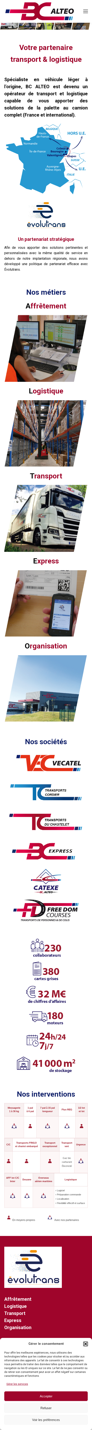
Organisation (17, 1327)
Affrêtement (17, 1299)
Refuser (46, 1408)
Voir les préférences (46, 1420)
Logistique (15, 1306)
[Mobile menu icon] (85, 11)
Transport (14, 1313)
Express (12, 1320)
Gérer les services (17, 1384)
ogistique (46, 391)
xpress (46, 561)
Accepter (46, 1396)
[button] (85, 1344)
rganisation (46, 646)
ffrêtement (46, 306)
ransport (46, 476)
